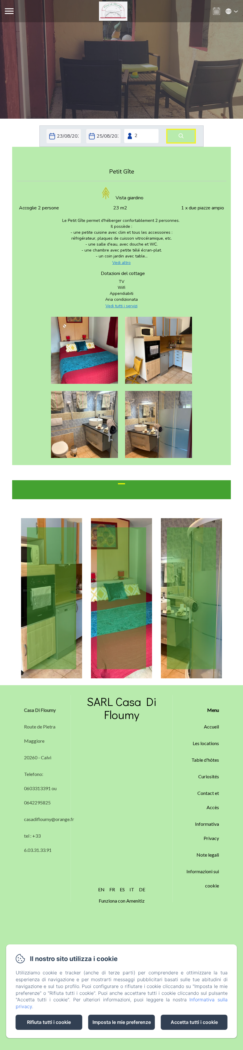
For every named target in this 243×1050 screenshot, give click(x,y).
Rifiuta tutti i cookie (49, 1022)
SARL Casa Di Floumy (121, 707)
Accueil (211, 726)
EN (101, 889)
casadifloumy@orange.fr (49, 819)
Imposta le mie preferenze (121, 1022)
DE (142, 889)
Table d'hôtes (205, 760)
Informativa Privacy (207, 831)
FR (112, 889)
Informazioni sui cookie (202, 878)
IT (132, 889)
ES (122, 889)
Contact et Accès (208, 800)
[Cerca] (181, 136)
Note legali (207, 855)
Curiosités (208, 776)
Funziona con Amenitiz (122, 900)
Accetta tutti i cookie (194, 1022)
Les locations (206, 743)
